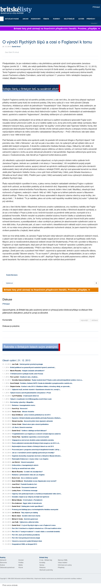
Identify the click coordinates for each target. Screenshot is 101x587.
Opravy (41, 565)
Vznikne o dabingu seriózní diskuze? (34, 430)
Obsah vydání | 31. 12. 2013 (16, 360)
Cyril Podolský (17, 396)
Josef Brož (16, 484)
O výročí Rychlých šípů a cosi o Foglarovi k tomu (38, 525)
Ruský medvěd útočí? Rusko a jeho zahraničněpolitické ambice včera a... (57, 380)
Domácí (21, 560)
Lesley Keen (16, 490)
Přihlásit (96, 7)
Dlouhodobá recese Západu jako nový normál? (40, 481)
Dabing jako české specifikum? (32, 506)
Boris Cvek (16, 478)
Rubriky (56, 19)
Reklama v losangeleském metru (23, 405)
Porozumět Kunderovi (29, 487)
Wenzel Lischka (17, 421)
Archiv (25, 19)
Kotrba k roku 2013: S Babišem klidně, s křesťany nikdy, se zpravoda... (46, 386)
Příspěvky (91, 19)
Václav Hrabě (16, 424)
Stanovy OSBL (63, 560)
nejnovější (85, 320)
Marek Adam (16, 516)
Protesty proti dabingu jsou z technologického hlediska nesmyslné (35, 509)
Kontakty (42, 562)
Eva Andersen (17, 503)
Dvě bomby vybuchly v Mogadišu (21, 402)
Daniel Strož (16, 46)
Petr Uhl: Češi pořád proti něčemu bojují (26, 538)
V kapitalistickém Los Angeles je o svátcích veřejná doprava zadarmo (36, 434)
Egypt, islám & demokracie (32, 503)
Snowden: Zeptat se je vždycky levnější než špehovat (30, 497)
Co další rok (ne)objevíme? (33, 471)
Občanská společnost (7, 567)
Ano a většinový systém (29, 478)
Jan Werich (16, 462)
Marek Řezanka (15, 370)
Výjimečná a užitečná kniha (29, 522)
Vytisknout (9, 283)
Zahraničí (3, 560)
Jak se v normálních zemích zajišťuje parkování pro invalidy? (33, 452)
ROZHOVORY (36, 19)
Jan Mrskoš (16, 512)
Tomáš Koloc (16, 411)
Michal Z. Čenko (17, 519)
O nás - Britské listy (45, 560)
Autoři (81, 19)
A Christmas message (29, 490)
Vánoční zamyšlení (27, 462)
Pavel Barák (16, 487)
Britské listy (17, 10)
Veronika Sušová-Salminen (21, 380)
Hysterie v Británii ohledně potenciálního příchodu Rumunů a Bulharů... (36, 418)
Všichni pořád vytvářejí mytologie (31, 364)
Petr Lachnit (14, 377)
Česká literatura (11, 275)
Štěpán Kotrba (15, 386)
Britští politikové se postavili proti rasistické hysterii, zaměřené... (33, 367)
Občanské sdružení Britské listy (24, 578)
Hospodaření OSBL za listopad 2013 (24, 544)
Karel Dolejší (14, 383)
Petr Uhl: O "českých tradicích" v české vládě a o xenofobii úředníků (36, 531)
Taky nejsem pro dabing (29, 512)
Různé (20, 567)
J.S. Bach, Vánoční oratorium (22, 427)
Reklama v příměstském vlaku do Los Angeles (28, 475)
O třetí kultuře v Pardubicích (32, 500)
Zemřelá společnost (31, 519)
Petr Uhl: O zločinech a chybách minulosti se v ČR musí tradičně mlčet (36, 528)
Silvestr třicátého (28, 411)
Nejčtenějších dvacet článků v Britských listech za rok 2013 (33, 446)
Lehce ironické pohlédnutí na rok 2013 (37, 415)
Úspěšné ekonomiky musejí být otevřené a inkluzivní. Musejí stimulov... (36, 456)
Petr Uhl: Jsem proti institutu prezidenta (26, 535)
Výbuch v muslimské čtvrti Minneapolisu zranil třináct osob (30, 399)
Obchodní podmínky (46, 570)
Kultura (2, 565)
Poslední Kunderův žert (29, 484)
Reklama (42, 567)
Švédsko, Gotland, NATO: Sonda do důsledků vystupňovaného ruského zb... (46, 383)
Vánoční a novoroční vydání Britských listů (27, 541)
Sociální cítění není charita (31, 516)
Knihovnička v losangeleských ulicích (25, 465)
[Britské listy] (31, 88)
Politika (20, 562)
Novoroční (23, 408)
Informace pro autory (65, 565)
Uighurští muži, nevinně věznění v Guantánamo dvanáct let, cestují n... (36, 389)
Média (20, 565)
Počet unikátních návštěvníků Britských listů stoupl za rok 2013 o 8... (36, 443)
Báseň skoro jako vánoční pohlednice (35, 424)
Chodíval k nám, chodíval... (29, 377)
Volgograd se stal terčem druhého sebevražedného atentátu (33, 440)
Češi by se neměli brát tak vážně (23, 468)
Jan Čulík (15, 364)
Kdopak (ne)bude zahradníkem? (33, 370)
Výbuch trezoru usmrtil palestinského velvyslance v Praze (30, 393)
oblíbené (95, 320)
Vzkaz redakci (62, 562)
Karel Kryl (15, 408)
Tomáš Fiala (16, 437)
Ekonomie (3, 562)
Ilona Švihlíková (17, 415)
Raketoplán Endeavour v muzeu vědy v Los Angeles (30, 459)
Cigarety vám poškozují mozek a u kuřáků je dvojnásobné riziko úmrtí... (37, 494)
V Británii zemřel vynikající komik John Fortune (26, 374)
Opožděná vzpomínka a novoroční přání (35, 437)
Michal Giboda (17, 500)
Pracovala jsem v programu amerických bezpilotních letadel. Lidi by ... (36, 449)
